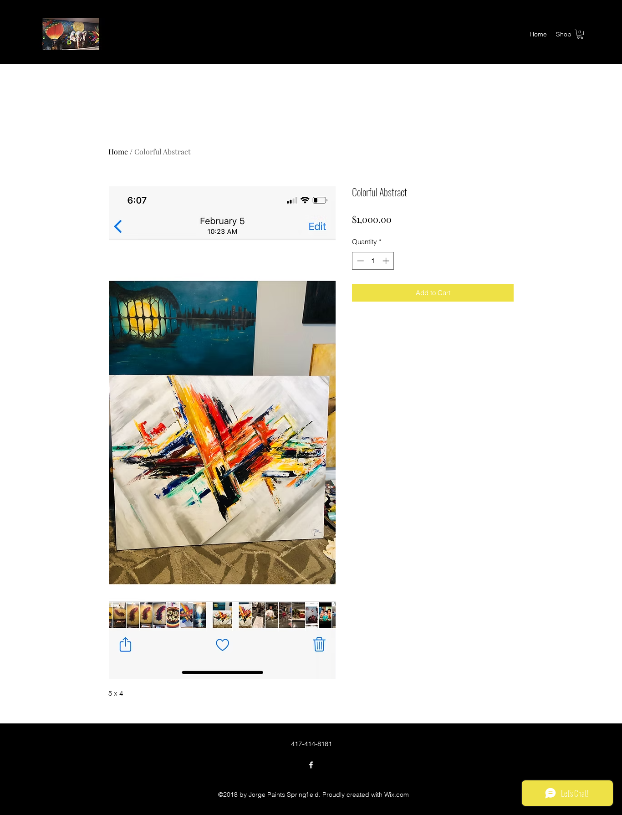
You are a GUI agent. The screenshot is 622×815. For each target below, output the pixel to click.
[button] (580, 34)
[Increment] (387, 260)
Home (118, 151)
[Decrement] (359, 260)
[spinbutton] (373, 260)
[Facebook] (311, 764)
